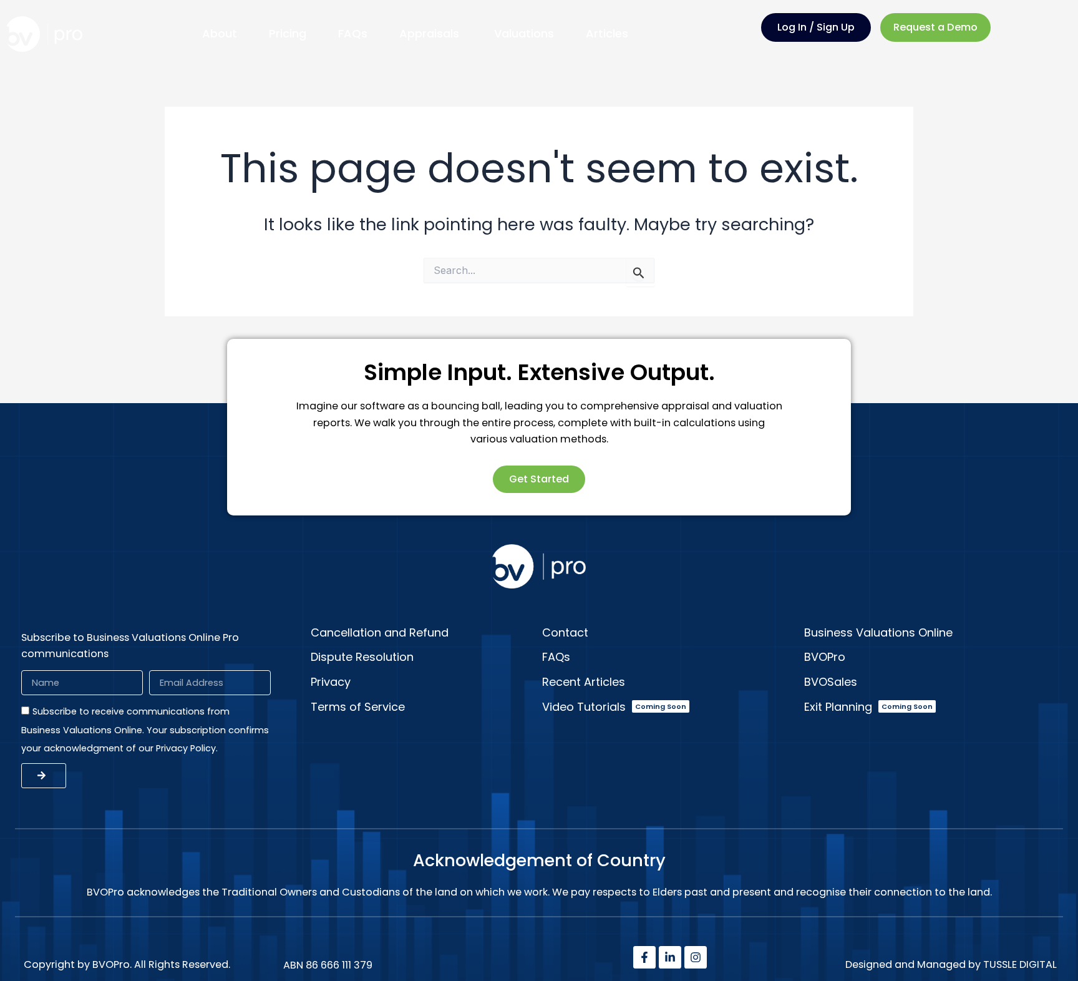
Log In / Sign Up (816, 27)
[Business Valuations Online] (932, 632)
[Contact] (670, 632)
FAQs (352, 33)
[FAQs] (670, 657)
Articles (607, 33)
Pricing (287, 33)
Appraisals (430, 33)
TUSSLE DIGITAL (1020, 964)
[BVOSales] (932, 682)
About (219, 33)
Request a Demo (935, 27)
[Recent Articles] (670, 682)
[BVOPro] (932, 657)
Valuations (524, 33)
